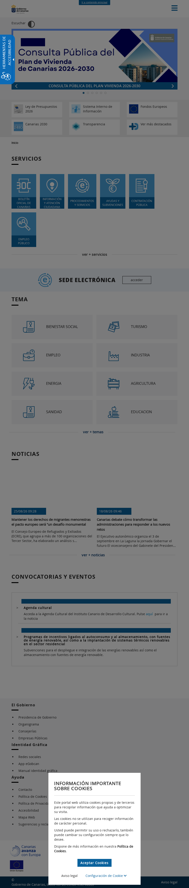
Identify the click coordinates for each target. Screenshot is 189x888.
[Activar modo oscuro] (31, 24)
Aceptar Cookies (94, 863)
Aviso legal (69, 875)
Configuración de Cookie (105, 875)
